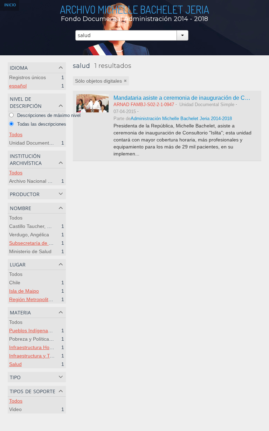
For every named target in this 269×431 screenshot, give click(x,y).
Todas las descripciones (41, 124)
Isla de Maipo (24, 291)
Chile (14, 282)
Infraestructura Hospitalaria (39, 347)
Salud (15, 364)
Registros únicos (27, 77)
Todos (15, 134)
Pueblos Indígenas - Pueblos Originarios (53, 330)
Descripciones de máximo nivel (48, 115)
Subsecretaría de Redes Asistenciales (51, 243)
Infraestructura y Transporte (40, 356)
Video (15, 409)
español (18, 86)
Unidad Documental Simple (39, 143)
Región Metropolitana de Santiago (47, 299)
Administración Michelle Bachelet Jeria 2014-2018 (181, 118)
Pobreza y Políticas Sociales (40, 339)
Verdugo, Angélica (29, 234)
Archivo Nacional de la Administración (50, 181)
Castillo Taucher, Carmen (37, 226)
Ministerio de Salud (30, 251)
